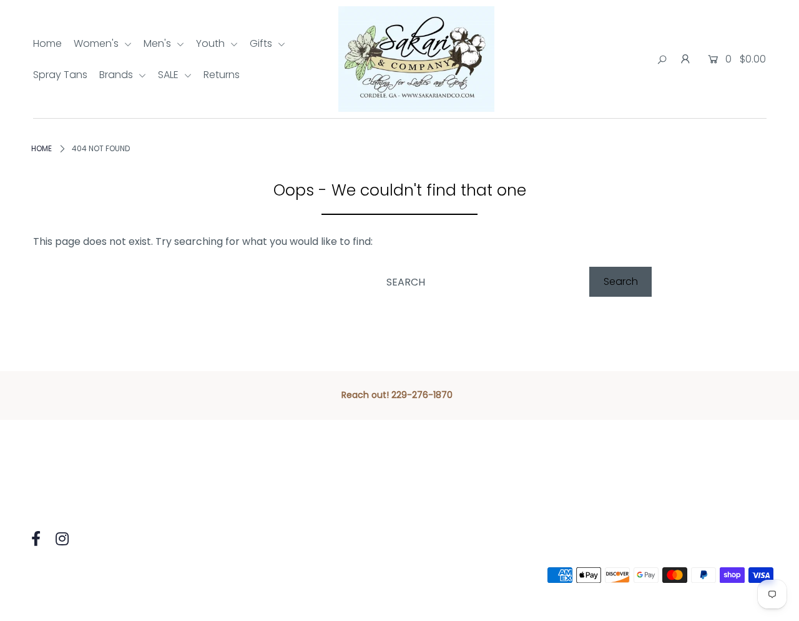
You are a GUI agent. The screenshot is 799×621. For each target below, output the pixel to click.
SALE (169, 74)
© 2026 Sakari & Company (89, 575)
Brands (117, 74)
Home (47, 43)
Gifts (262, 43)
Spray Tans (60, 74)
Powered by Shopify (210, 575)
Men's (159, 43)
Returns (221, 74)
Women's (97, 43)
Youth (211, 43)
